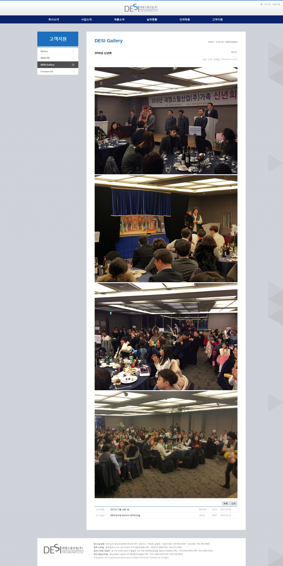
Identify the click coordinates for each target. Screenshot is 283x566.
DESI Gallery (47, 64)
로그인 (267, 4)
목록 (226, 503)
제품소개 (119, 19)
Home (211, 42)
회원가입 (276, 4)
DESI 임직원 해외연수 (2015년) (124, 515)
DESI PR (45, 58)
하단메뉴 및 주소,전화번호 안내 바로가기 (258, 2)
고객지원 (217, 19)
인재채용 (184, 19)
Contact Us (47, 71)
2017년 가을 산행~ (118, 509)
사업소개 (86, 19)
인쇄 (234, 503)
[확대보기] (166, 174)
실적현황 (152, 19)
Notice (44, 51)
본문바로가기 (255, 2)
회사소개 (53, 19)
